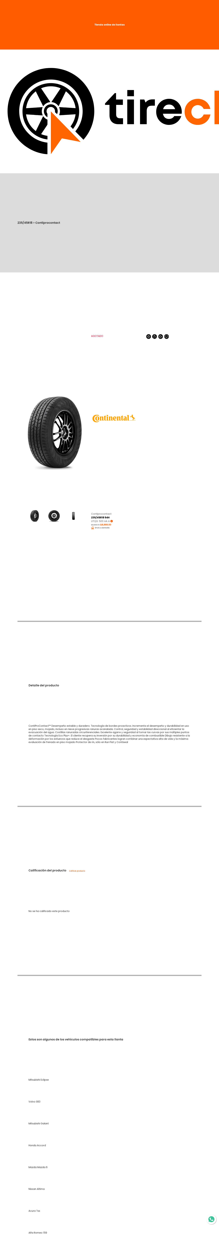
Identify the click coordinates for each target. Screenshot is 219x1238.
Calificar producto (77, 871)
